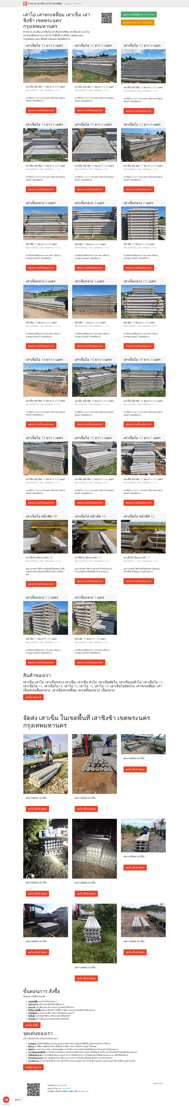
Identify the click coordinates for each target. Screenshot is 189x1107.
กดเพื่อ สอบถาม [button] (33, 697)
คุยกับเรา (68, 3)
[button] (106, 17)
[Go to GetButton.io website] (6, 1104)
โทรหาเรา (77, 3)
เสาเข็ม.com (83, 1091)
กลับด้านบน (158, 1083)
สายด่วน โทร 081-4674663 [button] (137, 22)
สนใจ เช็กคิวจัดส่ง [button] (37, 808)
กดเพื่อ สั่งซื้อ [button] (31, 1025)
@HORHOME (61, 1085)
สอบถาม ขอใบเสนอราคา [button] (41, 110)
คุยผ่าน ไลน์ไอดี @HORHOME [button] (139, 14)
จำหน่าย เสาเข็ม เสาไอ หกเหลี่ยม (44, 3)
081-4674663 (64, 1088)
